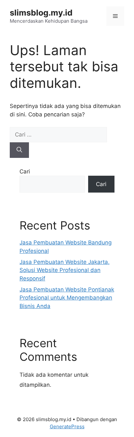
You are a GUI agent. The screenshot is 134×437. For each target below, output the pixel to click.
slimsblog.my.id (41, 13)
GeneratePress (67, 426)
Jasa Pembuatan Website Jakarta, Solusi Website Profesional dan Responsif (65, 270)
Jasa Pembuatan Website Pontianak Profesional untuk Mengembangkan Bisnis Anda (67, 297)
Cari (25, 171)
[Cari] (19, 150)
